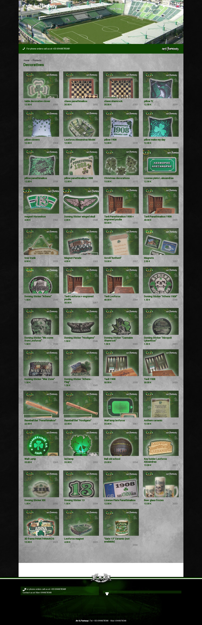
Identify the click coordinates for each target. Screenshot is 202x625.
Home (26, 60)
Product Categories (140, 6)
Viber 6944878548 (43, 592)
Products (37, 60)
